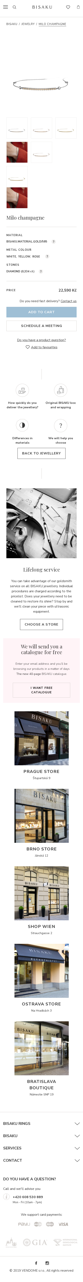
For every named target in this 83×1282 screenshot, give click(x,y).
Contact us (69, 301)
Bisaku (11, 24)
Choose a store (41, 624)
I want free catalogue (42, 690)
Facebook (36, 1263)
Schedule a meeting (41, 326)
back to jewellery (41, 453)
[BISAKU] (42, 7)
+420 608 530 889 (28, 1197)
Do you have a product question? (41, 340)
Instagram (47, 1263)
